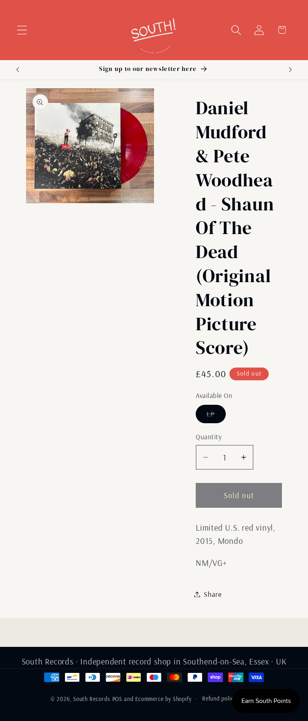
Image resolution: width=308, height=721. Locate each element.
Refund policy (219, 698)
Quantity (209, 436)
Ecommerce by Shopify (163, 699)
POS (117, 699)
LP (216, 416)
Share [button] (213, 594)
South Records (91, 699)
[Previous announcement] (17, 70)
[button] (21, 29)
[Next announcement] (290, 70)
